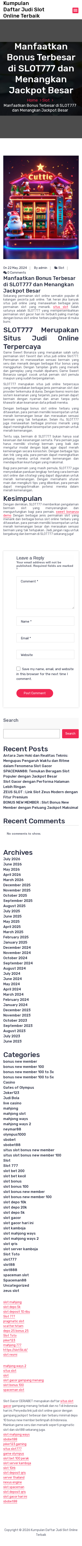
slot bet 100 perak (16, 1458)
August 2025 (14, 906)
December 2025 (17, 885)
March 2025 (13, 932)
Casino (9, 1082)
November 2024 (17, 953)
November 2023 (17, 1015)
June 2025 (12, 916)
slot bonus (12, 1181)
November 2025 (17, 890)
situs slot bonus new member (28, 1150)
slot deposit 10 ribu (16, 1312)
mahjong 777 (12, 1345)
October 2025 (15, 895)
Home (32, 100)
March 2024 (13, 994)
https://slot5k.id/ (15, 1350)
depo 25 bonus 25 (16, 1331)
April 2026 (12, 875)
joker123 (9, 1340)
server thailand (13, 1477)
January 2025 (15, 942)
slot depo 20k (15, 1207)
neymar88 (12, 1129)
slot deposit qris (14, 1473)
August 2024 (14, 968)
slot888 (10, 1270)
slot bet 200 (13, 1171)
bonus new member (20, 1061)
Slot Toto (11, 1254)
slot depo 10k (14, 1202)
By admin (40, 268)
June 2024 (12, 979)
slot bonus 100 (15, 1186)
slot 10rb (9, 1468)
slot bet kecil (14, 1176)
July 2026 (11, 859)
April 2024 (12, 989)
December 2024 (17, 948)
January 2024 (15, 1005)
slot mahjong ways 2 (21, 1239)
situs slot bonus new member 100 (32, 1155)
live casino (12, 1103)
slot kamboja (14, 1228)
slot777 (10, 1259)
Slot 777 (10, 1166)
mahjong (10, 1108)
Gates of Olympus (18, 1087)
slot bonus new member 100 (27, 1197)
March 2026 (13, 880)
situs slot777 (12, 1449)
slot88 (9, 1265)
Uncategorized (16, 1285)
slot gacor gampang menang (23, 1380)
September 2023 (18, 1026)
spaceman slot (16, 1275)
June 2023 (12, 1041)
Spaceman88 (14, 1280)
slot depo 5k (14, 1212)
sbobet (9, 1140)
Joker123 (11, 1093)
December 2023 (17, 1010)
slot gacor (12, 1218)
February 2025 (16, 937)
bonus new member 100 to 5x (28, 1077)
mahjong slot (14, 1114)
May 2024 (11, 984)
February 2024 (16, 1000)
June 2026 (12, 864)
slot (6, 1375)
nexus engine (12, 1482)
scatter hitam (13, 1326)
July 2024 (11, 974)
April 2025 (12, 927)
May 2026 (11, 869)
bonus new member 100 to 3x (28, 1072)
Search (10, 720)
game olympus (13, 1454)
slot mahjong (12, 1302)
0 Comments (16, 273)
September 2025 (18, 901)
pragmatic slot (13, 1321)
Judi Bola (11, 1098)
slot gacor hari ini (18, 1223)
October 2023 (15, 1020)
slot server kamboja (20, 1249)
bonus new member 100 (23, 1067)
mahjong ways (15, 1119)
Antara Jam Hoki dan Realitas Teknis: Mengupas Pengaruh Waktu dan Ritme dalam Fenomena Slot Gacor (36, 760)
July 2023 (11, 1036)
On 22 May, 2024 (15, 268)
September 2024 (18, 963)
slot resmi (10, 1355)
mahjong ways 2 (17, 1124)
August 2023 (14, 1031)
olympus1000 (14, 1134)
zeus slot (11, 1291)
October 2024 (15, 958)
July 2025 (11, 911)
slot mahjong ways (19, 1233)
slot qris (10, 1244)
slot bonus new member (24, 1192)
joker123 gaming (14, 1444)
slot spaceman (13, 1487)
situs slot (60, 307)
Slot (46, 100)
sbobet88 (12, 1145)
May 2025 (11, 921)
